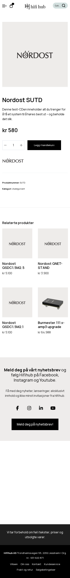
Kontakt (36, 564)
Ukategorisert (18, 188)
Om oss (25, 564)
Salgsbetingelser (45, 569)
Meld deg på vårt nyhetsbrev (32, 370)
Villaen (14, 564)
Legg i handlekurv (44, 145)
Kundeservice (52, 564)
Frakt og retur (25, 569)
